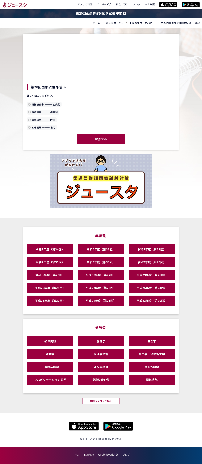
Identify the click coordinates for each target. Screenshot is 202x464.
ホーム (96, 22)
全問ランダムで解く (101, 401)
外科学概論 (101, 367)
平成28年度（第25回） (50, 288)
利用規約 (89, 454)
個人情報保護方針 (108, 454)
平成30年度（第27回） (101, 275)
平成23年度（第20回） (142, 22)
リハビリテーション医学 (50, 380)
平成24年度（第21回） (101, 300)
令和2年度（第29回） (151, 262)
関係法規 (152, 380)
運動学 (50, 354)
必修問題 (50, 341)
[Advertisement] (101, 61)
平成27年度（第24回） (101, 288)
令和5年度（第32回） (151, 249)
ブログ (126, 454)
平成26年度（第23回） (152, 288)
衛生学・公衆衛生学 (152, 354)
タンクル (117, 438)
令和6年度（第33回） (101, 249)
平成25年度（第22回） (50, 300)
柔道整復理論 (101, 380)
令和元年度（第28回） (50, 275)
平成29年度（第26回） (152, 275)
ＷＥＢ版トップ (114, 22)
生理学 (151, 341)
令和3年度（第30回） (101, 262)
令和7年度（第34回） (50, 249)
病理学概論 (101, 354)
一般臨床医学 (50, 367)
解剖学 (101, 341)
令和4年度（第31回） (50, 262)
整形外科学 (151, 367)
